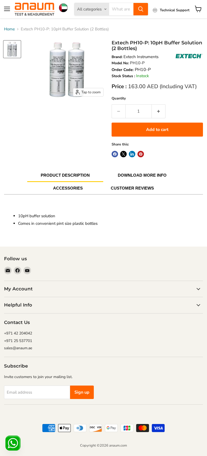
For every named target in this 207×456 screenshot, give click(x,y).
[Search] (140, 9)
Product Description (65, 175)
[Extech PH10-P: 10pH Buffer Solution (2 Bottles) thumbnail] (12, 49)
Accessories (68, 188)
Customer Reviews (132, 188)
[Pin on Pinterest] (140, 154)
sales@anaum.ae (18, 348)
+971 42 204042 (18, 333)
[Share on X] (123, 154)
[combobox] (121, 9)
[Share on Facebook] (115, 154)
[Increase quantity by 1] (158, 111)
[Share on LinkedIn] (132, 154)
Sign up (81, 392)
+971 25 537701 (18, 340)
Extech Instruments (140, 56)
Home (9, 29)
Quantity (119, 98)
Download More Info (142, 175)
